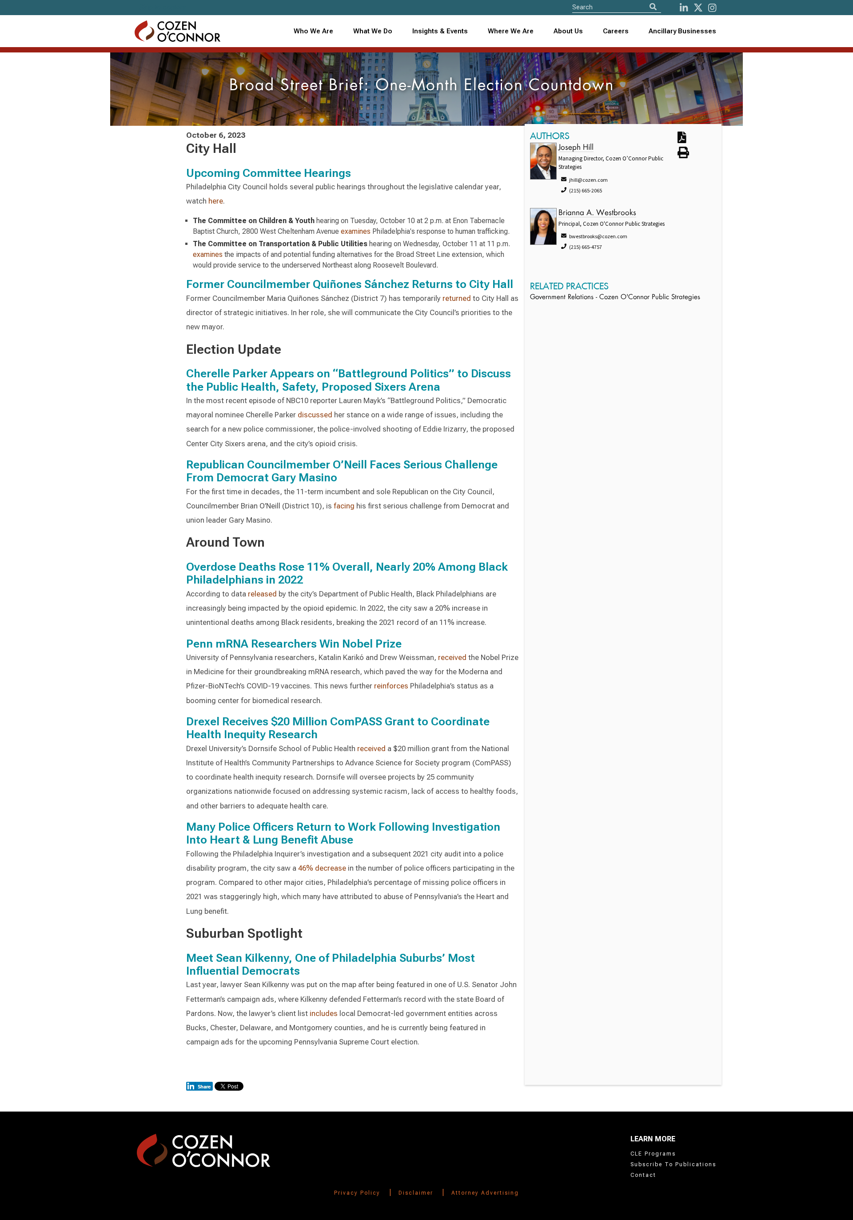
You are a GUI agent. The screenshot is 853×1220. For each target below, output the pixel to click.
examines (356, 231)
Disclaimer (416, 1193)
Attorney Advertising (485, 1193)
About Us (568, 31)
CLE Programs (653, 1154)
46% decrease (322, 868)
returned (456, 298)
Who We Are (313, 31)
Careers (616, 31)
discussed (315, 414)
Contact (643, 1175)
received (452, 657)
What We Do (372, 31)
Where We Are (511, 31)
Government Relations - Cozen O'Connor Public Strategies (615, 297)
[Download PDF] (692, 138)
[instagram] (712, 7)
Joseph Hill (576, 148)
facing (344, 505)
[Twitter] (698, 7)
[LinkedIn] (684, 7)
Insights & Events (440, 31)
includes (324, 1013)
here (215, 200)
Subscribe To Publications (673, 1164)
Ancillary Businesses (682, 31)
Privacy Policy (357, 1193)
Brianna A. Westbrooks (597, 213)
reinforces (391, 685)
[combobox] (440, 31)
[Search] (653, 7)
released (262, 593)
